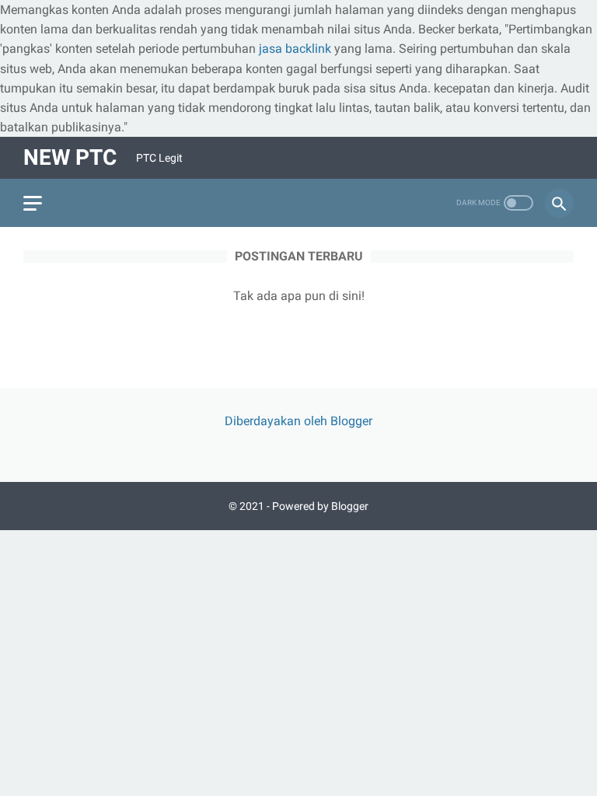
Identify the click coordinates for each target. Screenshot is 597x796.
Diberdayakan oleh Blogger (298, 421)
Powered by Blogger (320, 506)
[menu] (32, 203)
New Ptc (70, 157)
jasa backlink (295, 48)
